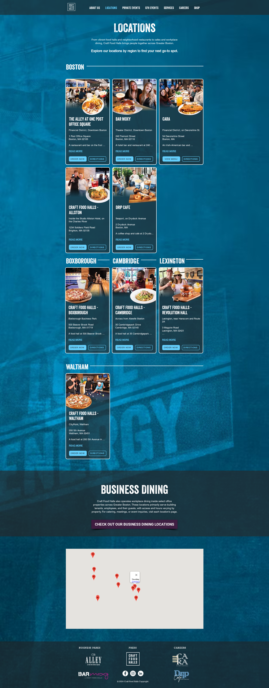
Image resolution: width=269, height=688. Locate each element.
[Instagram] (133, 673)
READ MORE (76, 151)
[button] (94, 7)
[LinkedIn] (140, 673)
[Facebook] (125, 673)
